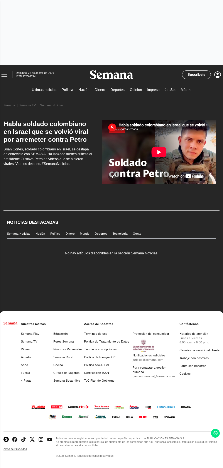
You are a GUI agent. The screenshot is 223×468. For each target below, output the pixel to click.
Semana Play (30, 333)
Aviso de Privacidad (19, 449)
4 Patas (26, 380)
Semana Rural (63, 357)
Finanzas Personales (67, 349)
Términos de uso (95, 333)
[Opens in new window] (14, 439)
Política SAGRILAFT (98, 365)
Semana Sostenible (66, 380)
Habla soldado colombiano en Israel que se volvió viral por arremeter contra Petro (45, 131)
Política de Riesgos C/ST (101, 357)
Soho (24, 365)
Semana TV (27, 105)
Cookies (185, 373)
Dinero (25, 349)
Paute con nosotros (192, 365)
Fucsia (25, 372)
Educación (60, 333)
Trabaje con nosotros (194, 358)
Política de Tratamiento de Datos (106, 341)
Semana (9, 105)
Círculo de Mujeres (66, 372)
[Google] (6, 439)
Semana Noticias (51, 105)
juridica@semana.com (148, 359)
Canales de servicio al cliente (199, 350)
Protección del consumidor (151, 333)
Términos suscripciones (100, 349)
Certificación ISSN (96, 372)
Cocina (58, 365)
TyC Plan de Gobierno (99, 380)
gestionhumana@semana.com (154, 376)
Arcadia (26, 357)
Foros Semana (63, 341)
